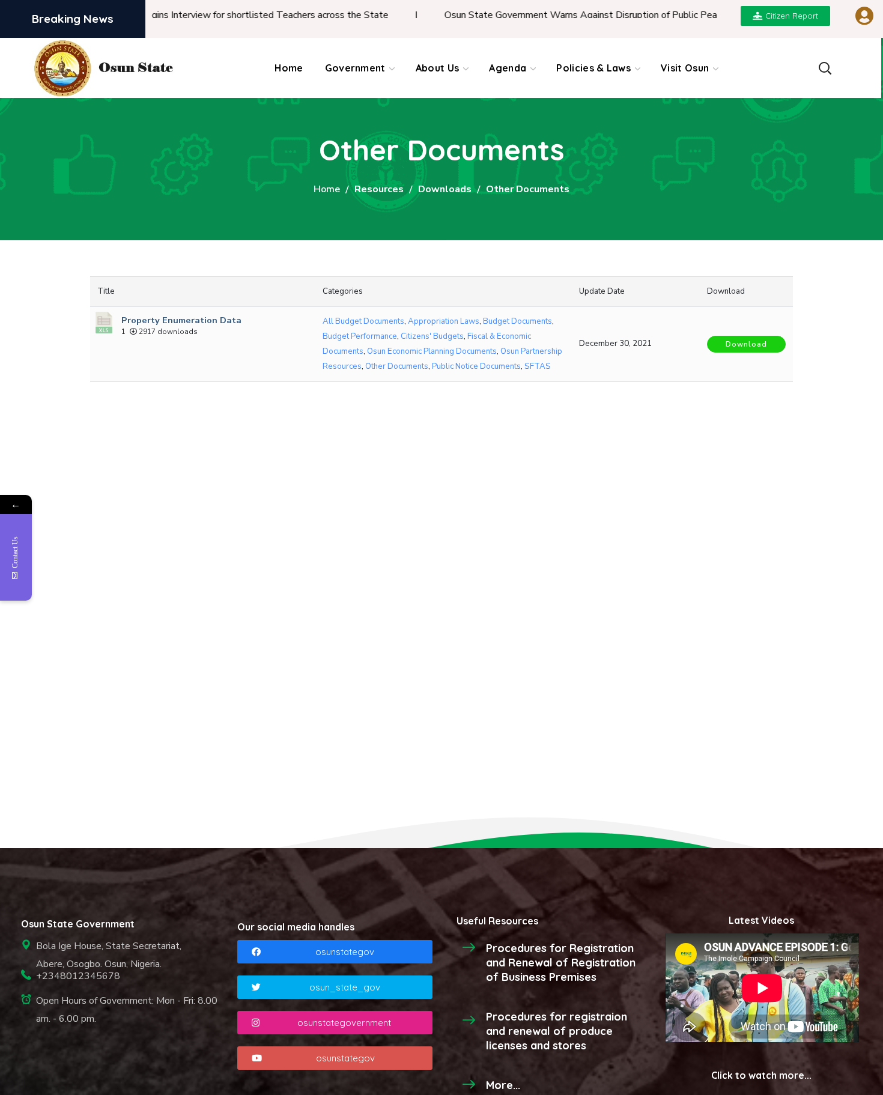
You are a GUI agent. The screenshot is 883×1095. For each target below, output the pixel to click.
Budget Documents (517, 321)
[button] (824, 68)
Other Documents (396, 366)
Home (327, 189)
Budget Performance (360, 336)
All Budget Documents (363, 321)
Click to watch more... (761, 1075)
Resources (379, 189)
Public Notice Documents (476, 366)
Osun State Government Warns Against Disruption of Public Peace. (556, 15)
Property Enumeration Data (181, 320)
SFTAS (537, 366)
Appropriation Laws (443, 321)
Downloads (445, 189)
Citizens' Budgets (432, 336)
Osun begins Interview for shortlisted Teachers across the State (222, 15)
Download (746, 344)
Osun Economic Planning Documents (432, 351)
